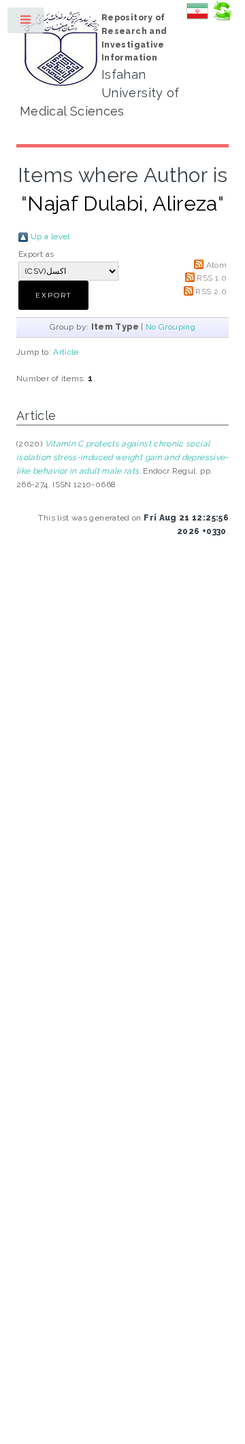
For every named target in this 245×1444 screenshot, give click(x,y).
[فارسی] (197, 19)
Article (66, 352)
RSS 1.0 (212, 278)
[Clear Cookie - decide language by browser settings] (222, 19)
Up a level (50, 236)
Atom (216, 265)
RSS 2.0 (211, 291)
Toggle (26, 23)
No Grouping (170, 327)
